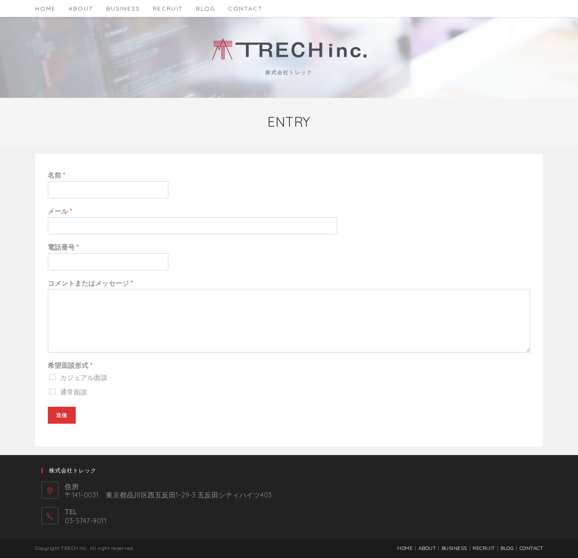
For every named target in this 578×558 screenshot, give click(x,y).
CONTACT (531, 548)
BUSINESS (454, 548)
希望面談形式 (70, 365)
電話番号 (63, 247)
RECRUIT (484, 548)
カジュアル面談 (83, 377)
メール (60, 211)
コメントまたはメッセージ (90, 283)
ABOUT (427, 548)
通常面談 (73, 392)
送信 (61, 415)
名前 (56, 175)
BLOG (507, 548)
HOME (405, 548)
